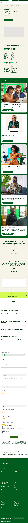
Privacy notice (16, 488)
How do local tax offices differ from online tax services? (12, 329)
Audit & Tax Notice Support (4, 482)
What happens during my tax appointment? (9, 310)
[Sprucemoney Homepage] (18, 0)
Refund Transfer (3, 502)
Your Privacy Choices (9, 521)
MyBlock (15, 473)
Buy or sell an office (16, 502)
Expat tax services (3, 483)
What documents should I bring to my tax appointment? (12, 313)
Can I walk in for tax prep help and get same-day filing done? (11, 318)
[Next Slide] (25, 289)
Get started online (8, 110)
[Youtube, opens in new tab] (21, 518)
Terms (15, 487)
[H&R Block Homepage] (10, 0)
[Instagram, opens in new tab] (19, 518)
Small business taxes (4, 489)
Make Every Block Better (17, 500)
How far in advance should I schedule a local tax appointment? (10, 322)
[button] (24, 2)
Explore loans (3, 499)
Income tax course (16, 503)
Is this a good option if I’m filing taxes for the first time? (12, 306)
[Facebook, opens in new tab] (17, 518)
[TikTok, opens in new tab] (15, 518)
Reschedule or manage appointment (6, 473)
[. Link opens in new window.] (3, 521)
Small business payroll (4, 491)
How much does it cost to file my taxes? (9, 336)
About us (15, 499)
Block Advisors (3, 488)
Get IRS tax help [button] (8, 141)
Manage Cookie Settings (17, 489)
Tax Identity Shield (3, 481)
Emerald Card (3, 501)
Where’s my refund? (16, 481)
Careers (15, 501)
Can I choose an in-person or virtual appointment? (11, 339)
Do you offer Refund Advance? (7, 343)
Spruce (2, 500)
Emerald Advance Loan (4, 503)
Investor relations (16, 505)
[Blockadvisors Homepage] (14, 0)
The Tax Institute (16, 506)
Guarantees (15, 507)
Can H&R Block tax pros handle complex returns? (11, 325)
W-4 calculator (16, 482)
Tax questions (3, 510)
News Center (15, 504)
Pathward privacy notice (17, 490)
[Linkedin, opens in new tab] (23, 518)
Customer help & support (4, 509)
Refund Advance (3, 504)
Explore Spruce (22, 295)
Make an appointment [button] (8, 202)
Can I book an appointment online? (8, 332)
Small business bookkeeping (5, 490)
